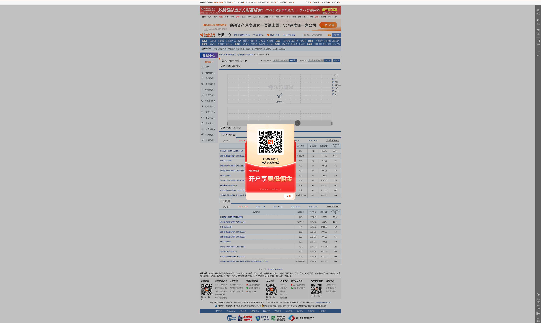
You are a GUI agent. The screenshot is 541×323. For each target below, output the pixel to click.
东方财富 (228, 2)
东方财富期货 (263, 2)
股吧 (291, 2)
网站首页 (203, 2)
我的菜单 (316, 2)
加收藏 (210, 2)
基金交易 (335, 2)
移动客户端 (217, 2)
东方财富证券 (250, 2)
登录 (308, 2)
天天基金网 (238, 2)
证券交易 (325, 2)
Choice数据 (282, 2)
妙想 (273, 2)
